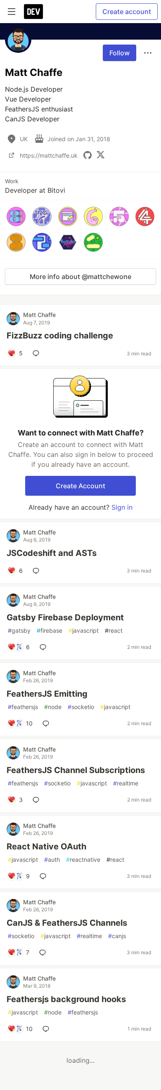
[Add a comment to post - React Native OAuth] (44, 876)
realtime (125, 783)
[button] (16, 216)
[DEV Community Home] (33, 11)
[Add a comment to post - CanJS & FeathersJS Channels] (44, 952)
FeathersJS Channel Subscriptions (76, 770)
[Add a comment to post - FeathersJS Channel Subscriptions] (37, 799)
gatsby (19, 630)
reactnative (83, 859)
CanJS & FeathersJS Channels (67, 923)
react (114, 630)
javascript (84, 630)
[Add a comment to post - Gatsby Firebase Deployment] (44, 647)
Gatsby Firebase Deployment (65, 617)
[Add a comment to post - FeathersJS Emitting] (47, 723)
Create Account (80, 486)
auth (52, 859)
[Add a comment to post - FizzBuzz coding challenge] (37, 353)
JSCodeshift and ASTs (52, 553)
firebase (49, 630)
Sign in (122, 507)
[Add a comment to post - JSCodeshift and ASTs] (37, 570)
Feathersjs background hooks (66, 999)
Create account (126, 11)
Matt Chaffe (39, 314)
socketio (81, 706)
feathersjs (23, 706)
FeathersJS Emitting (47, 694)
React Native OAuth (46, 846)
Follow (119, 53)
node (53, 706)
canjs (117, 935)
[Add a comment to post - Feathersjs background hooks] (47, 1028)
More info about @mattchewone (80, 276)
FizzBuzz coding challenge (60, 335)
